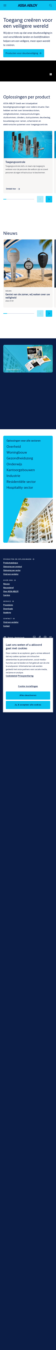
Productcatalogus (10, 563)
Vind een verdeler (10, 574)
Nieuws (6, 584)
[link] (13, 189)
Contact (6, 626)
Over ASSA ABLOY (11, 591)
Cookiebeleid (11, 676)
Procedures (8, 605)
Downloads (8, 609)
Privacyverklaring (25, 676)
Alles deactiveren (28, 695)
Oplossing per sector (12, 570)
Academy (7, 612)
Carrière (6, 595)
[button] (49, 199)
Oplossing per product (12, 566)
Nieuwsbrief (8, 587)
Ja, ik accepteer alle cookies (28, 705)
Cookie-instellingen (28, 686)
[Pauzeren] (50, 74)
